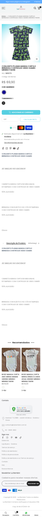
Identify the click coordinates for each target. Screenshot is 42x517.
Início (4, 16)
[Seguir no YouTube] (14, 148)
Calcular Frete (30, 119)
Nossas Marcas (7, 469)
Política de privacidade (10, 455)
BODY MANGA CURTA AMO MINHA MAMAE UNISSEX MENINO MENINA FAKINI (10, 378)
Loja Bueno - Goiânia (9, 444)
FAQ (3, 465)
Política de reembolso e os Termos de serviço (18, 458)
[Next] (38, 243)
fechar (37, 1)
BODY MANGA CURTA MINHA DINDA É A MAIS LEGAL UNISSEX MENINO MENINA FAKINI (31, 378)
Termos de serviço (8, 447)
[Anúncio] (18, 2)
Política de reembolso (9, 451)
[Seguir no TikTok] (18, 148)
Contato (5, 462)
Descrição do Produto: (16, 243)
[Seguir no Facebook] (3, 148)
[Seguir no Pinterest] (10, 148)
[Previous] (3, 243)
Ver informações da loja (13, 143)
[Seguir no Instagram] (6, 148)
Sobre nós (5, 440)
